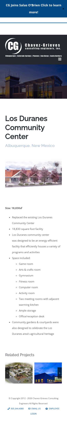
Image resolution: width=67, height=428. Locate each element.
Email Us (35, 408)
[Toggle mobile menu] (60, 59)
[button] (7, 373)
